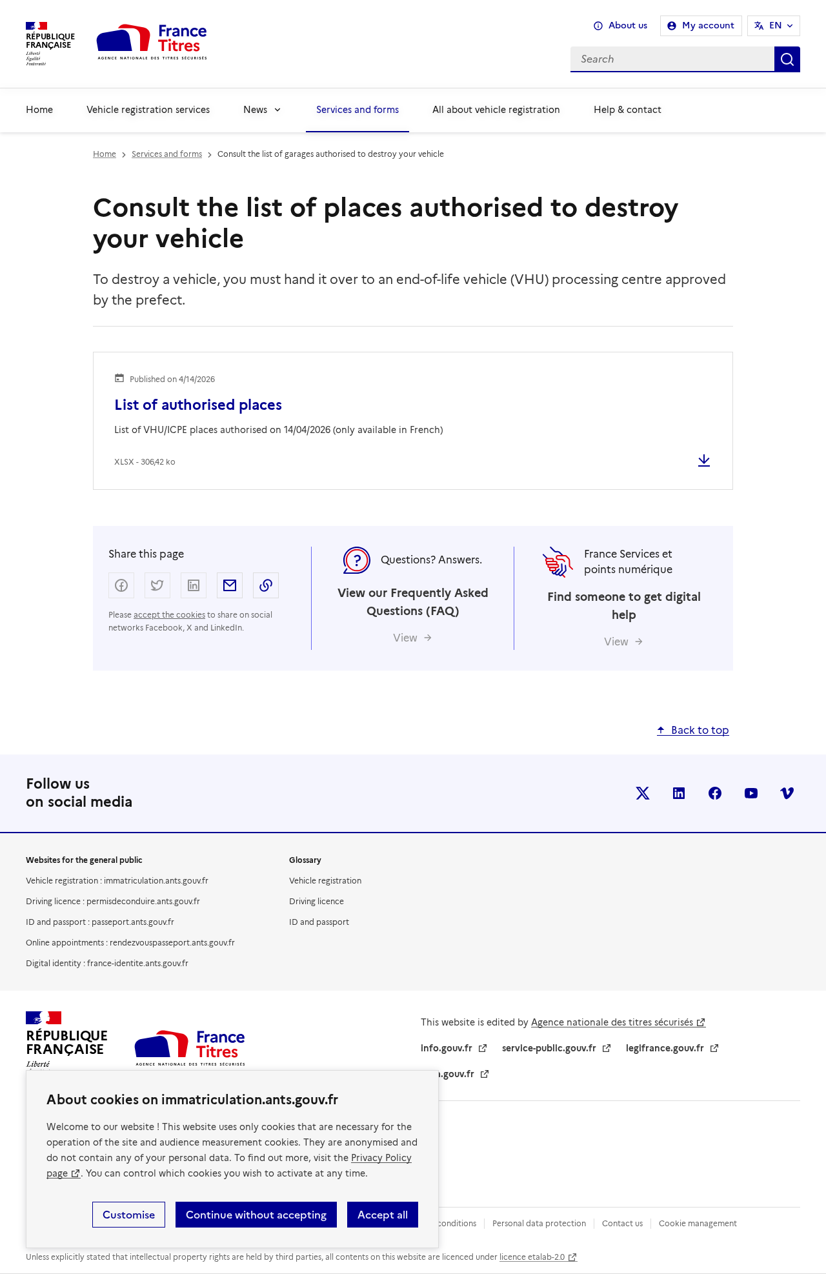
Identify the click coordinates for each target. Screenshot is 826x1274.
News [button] (255, 110)
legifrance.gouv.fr (665, 1048)
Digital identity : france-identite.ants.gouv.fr (107, 963)
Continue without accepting (256, 1214)
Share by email (230, 585)
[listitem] (643, 793)
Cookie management (698, 1223)
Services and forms (357, 110)
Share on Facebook (121, 585)
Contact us (622, 1223)
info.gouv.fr (446, 1048)
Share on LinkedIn (193, 585)
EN (775, 25)
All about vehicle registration (496, 110)
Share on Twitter (157, 585)
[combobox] (514, 59)
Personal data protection (539, 1223)
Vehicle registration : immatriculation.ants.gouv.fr (117, 880)
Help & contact (627, 110)
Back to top (700, 730)
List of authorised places (198, 405)
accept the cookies (169, 615)
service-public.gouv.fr (549, 1048)
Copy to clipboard (266, 585)
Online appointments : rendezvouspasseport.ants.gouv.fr (130, 942)
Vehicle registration (325, 880)
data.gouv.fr (447, 1074)
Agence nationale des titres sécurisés (612, 1022)
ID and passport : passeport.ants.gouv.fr (100, 922)
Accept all (383, 1214)
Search (787, 59)
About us (628, 25)
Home (39, 110)
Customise (129, 1214)
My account (708, 25)
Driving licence (316, 901)
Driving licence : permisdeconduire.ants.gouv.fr (113, 901)
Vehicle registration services (148, 110)
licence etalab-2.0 (532, 1257)
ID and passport (319, 922)
